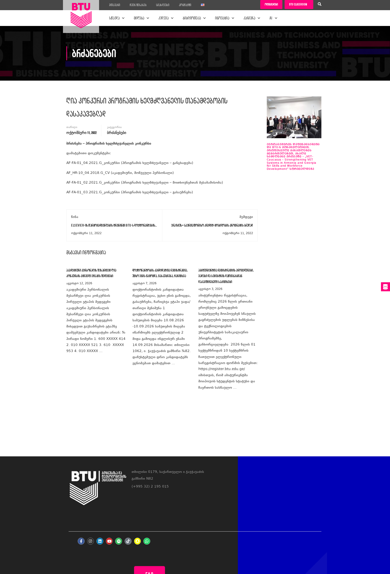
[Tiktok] (128, 541)
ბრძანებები (116, 133)
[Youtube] (109, 541)
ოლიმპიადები (271, 4)
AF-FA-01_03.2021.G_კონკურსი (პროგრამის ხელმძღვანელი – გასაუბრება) (129, 192)
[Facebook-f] (81, 541)
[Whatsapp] (146, 541)
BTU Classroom (298, 4)
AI (271, 18)
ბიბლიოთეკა (192, 18)
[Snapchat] (137, 541)
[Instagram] (90, 541)
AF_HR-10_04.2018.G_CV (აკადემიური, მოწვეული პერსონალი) (120, 173)
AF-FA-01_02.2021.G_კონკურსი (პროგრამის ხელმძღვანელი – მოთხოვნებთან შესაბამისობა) (144, 182)
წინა (74, 217)
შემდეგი (246, 217)
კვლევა (163, 18)
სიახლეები (162, 5)
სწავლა (114, 18)
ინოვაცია (222, 18)
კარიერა (249, 18)
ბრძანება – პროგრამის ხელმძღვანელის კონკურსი (108, 143)
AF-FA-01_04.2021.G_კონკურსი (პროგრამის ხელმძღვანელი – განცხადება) (132, 163)
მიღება (139, 18)
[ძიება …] (319, 4)
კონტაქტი (185, 5)
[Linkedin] (99, 541)
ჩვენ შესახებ (138, 5)
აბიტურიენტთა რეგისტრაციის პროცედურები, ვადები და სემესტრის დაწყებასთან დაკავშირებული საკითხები (226, 276)
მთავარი (114, 5)
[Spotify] (118, 541)
